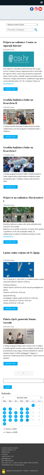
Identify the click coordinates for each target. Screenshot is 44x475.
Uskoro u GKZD (11, 432)
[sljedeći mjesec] (41, 398)
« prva (16, 373)
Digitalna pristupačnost (14, 471)
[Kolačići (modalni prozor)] (3, 471)
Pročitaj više (12, 89)
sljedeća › (28, 373)
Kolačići (26, 471)
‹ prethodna (20, 373)
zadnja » (31, 373)
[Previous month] (3, 398)
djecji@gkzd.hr (9, 83)
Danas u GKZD (11, 429)
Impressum (34, 471)
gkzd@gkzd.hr (7, 458)
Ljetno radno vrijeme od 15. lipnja (21, 252)
